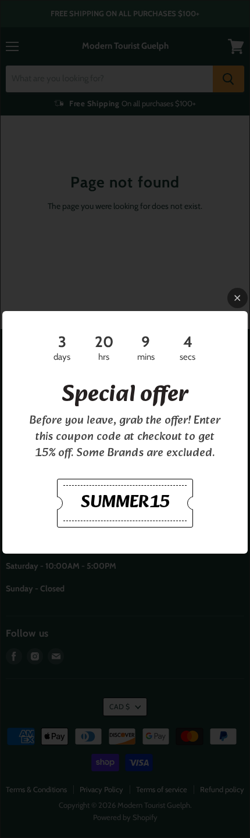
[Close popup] (237, 298)
